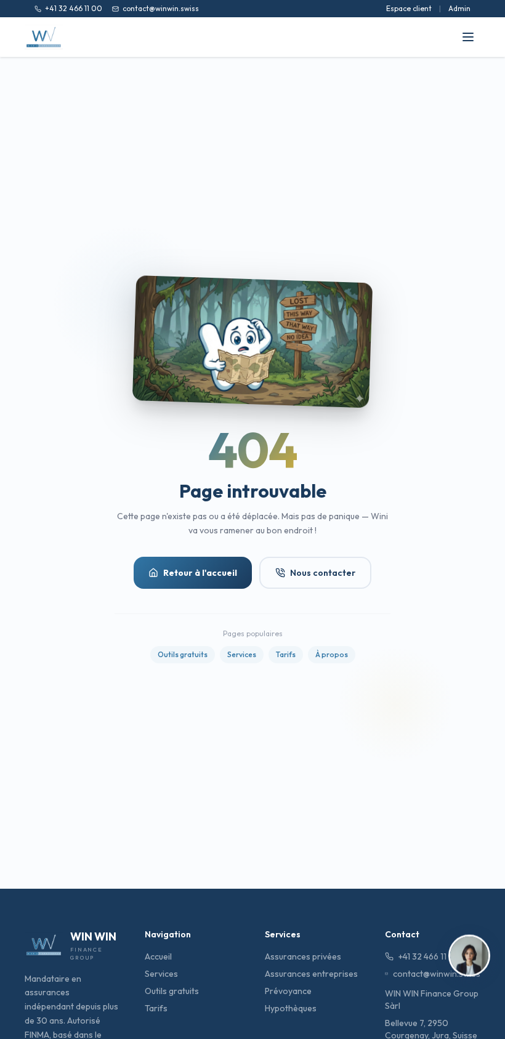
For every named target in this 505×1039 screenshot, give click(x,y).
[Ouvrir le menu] (468, 37)
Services (241, 654)
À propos (331, 654)
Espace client (409, 8)
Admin (459, 8)
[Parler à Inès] (469, 956)
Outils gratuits (183, 654)
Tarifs (286, 654)
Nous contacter (322, 572)
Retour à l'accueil (200, 572)
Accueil (158, 956)
